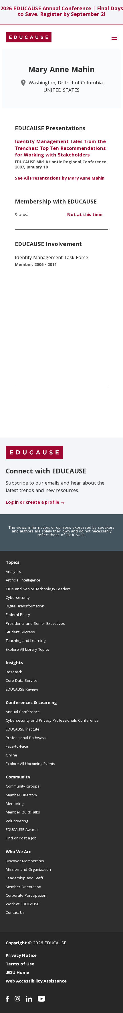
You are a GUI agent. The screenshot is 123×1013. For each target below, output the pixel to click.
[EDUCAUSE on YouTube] (41, 999)
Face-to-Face (17, 747)
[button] (114, 37)
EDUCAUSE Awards (22, 830)
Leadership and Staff (24, 878)
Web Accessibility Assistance (36, 981)
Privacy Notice (21, 956)
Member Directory (21, 795)
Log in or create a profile (32, 502)
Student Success (20, 632)
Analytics (13, 572)
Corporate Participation (26, 896)
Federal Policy (18, 615)
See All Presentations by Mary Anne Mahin (59, 178)
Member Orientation (23, 887)
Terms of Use (20, 964)
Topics (12, 563)
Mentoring (14, 804)
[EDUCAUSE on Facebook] (7, 999)
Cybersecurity (18, 598)
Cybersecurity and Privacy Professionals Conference (52, 721)
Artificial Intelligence (23, 580)
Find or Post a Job (21, 838)
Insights (14, 663)
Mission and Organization (28, 870)
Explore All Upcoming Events (30, 764)
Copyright (16, 943)
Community (18, 777)
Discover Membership (25, 861)
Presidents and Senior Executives (35, 624)
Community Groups (22, 787)
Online (11, 755)
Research (14, 672)
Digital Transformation (25, 606)
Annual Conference (23, 712)
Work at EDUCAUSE (22, 904)
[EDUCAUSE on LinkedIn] (29, 999)
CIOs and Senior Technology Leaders (38, 589)
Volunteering (17, 821)
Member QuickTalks (23, 812)
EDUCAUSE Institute (22, 730)
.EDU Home (17, 973)
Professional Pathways (26, 738)
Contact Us (15, 913)
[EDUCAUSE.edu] (28, 37)
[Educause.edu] (34, 452)
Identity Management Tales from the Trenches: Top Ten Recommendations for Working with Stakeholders (60, 149)
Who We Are (18, 852)
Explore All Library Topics (27, 650)
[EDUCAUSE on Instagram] (17, 999)
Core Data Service (21, 681)
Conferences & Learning (31, 703)
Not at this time (84, 215)
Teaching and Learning (25, 641)
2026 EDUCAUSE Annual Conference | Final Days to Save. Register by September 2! (61, 12)
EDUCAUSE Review (22, 690)
